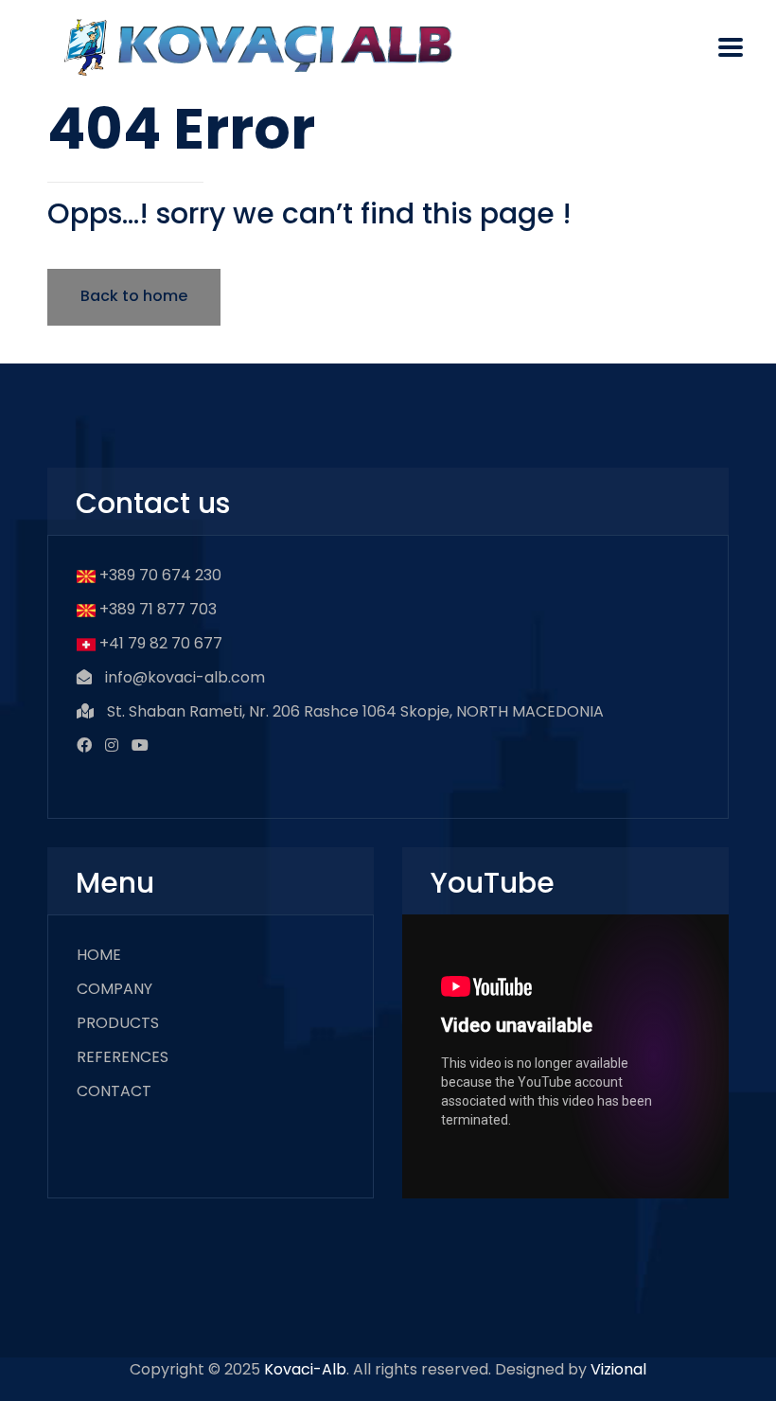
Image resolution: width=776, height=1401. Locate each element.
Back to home (133, 296)
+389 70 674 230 (160, 575)
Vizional (618, 1369)
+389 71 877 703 (158, 609)
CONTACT (114, 1091)
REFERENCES (122, 1057)
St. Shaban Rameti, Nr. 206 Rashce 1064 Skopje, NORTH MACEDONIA (355, 711)
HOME (99, 955)
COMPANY (114, 989)
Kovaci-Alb (305, 1369)
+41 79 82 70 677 (160, 643)
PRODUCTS (118, 1023)
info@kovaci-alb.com (185, 677)
